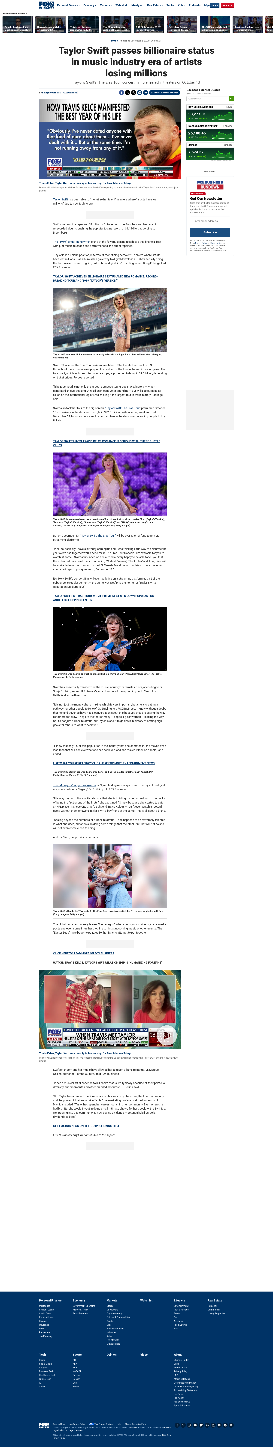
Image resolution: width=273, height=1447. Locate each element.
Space (42, 1386)
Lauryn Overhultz (51, 92)
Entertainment (181, 1306)
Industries (111, 1332)
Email (145, 92)
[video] (110, 1009)
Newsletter (219, 1425)
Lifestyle (136, 5)
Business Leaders (115, 1328)
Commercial (214, 1309)
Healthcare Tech (47, 1375)
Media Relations (182, 1379)
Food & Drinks (180, 1325)
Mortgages (44, 1306)
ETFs (109, 1325)
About (178, 1354)
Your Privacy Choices (103, 1424)
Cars (176, 1317)
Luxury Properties (216, 1313)
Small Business (80, 1313)
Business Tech (46, 1371)
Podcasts (194, 5)
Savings (43, 1321)
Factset (133, 1427)
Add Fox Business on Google (166, 93)
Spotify (225, 1425)
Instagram (189, 1425)
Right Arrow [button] (267, 25)
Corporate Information (185, 1382)
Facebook (121, 92)
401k (41, 1328)
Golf (75, 1382)
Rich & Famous (181, 1309)
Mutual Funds (113, 1344)
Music (115, 40)
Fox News (178, 1394)
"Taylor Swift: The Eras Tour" (98, 535)
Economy (88, 5)
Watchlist (121, 5)
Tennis (76, 1386)
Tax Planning (45, 1336)
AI (40, 1382)
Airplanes (178, 1321)
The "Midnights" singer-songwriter (74, 785)
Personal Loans (47, 1317)
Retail (109, 1336)
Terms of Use (216, 243)
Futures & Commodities (118, 1317)
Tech (170, 5)
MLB (75, 1367)
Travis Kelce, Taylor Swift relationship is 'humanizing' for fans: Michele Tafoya (85, 183)
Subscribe (210, 232)
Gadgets (43, 1367)
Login (215, 5)
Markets (105, 5)
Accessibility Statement (186, 1390)
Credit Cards (45, 1313)
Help (119, 1424)
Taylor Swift (60, 199)
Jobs (176, 1364)
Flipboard (201, 1425)
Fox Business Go (182, 1401)
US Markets (112, 1309)
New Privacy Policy (77, 1424)
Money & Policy (80, 1309)
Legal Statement (76, 1430)
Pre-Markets (113, 1340)
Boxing (76, 1375)
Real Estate (154, 5)
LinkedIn (207, 1425)
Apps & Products (182, 1405)
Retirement (45, 1332)
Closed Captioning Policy (186, 1386)
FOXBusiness (70, 92)
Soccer (76, 1379)
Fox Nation (179, 1398)
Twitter (127, 92)
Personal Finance (67, 5)
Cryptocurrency (114, 1313)
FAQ (176, 1375)
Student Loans (46, 1309)
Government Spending (84, 1306)
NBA (75, 1364)
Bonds (110, 1321)
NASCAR (77, 1371)
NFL (74, 1360)
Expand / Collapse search (207, 5)
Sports (77, 1354)
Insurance (44, 1325)
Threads (133, 92)
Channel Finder (181, 1360)
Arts (176, 1328)
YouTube (195, 1425)
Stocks (110, 1306)
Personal (212, 1306)
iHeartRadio (231, 1425)
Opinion (112, 1354)
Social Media (45, 1364)
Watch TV (227, 5)
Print (139, 92)
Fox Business (46, 5)
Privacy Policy (201, 243)
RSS (213, 1425)
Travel (177, 1313)
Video (181, 5)
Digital (42, 1360)
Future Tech (45, 1379)
